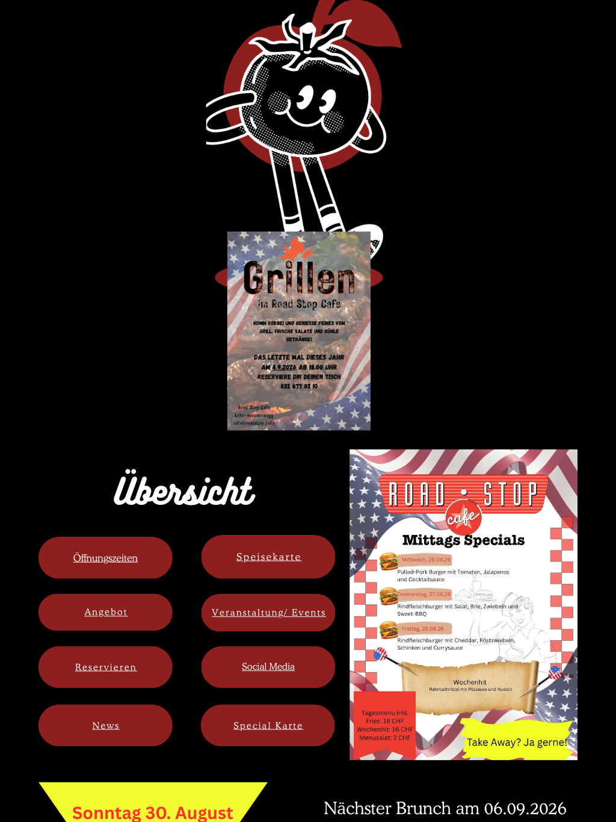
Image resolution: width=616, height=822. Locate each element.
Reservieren (106, 666)
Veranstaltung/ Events (269, 612)
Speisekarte (269, 556)
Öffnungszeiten (105, 557)
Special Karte (268, 725)
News (106, 725)
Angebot (106, 612)
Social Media (268, 666)
